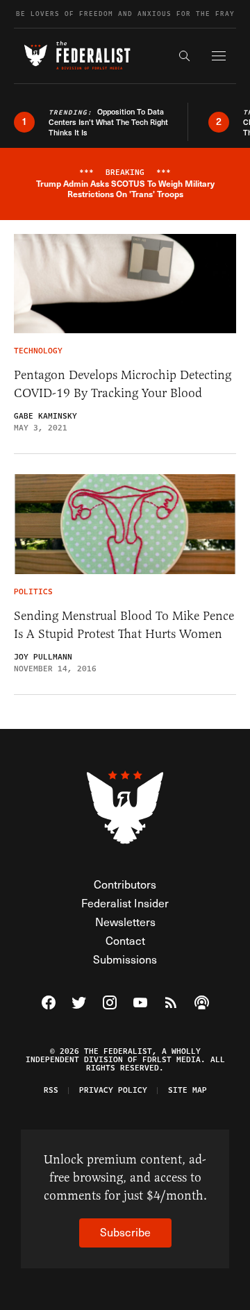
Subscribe (125, 1232)
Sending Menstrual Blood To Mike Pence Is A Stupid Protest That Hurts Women (124, 624)
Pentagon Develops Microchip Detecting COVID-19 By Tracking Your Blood (122, 384)
